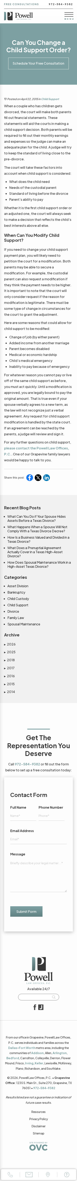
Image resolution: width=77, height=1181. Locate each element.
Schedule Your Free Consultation (38, 63)
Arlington (60, 1053)
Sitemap (38, 1133)
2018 (9, 660)
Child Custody (18, 599)
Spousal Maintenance (23, 624)
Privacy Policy (38, 1119)
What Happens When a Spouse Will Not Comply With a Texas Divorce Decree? (37, 529)
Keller (39, 1063)
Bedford (12, 1058)
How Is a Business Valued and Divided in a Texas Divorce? (38, 539)
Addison (37, 1053)
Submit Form (26, 911)
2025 (10, 652)
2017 (9, 668)
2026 (10, 644)
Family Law (15, 618)
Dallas (12, 1048)
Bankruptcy (16, 592)
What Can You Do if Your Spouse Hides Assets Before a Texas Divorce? (36, 518)
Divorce (13, 611)
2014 (9, 692)
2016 (9, 676)
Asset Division (17, 586)
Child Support (50, 99)
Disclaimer (39, 1126)
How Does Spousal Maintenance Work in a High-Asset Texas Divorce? (39, 564)
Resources (38, 1112)
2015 (9, 684)
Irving (29, 1063)
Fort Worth (27, 1048)
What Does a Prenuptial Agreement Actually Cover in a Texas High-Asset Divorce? (35, 552)
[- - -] (68, 14)
